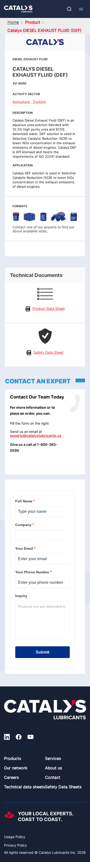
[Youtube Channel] (31, 737)
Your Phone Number (33, 572)
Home (13, 22)
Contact (52, 777)
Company (25, 525)
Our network (16, 767)
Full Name (25, 501)
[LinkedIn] (7, 737)
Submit (42, 652)
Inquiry (21, 596)
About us (53, 767)
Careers (11, 777)
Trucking (39, 102)
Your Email (25, 548)
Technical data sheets (24, 786)
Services (53, 758)
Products (12, 758)
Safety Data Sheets (63, 786)
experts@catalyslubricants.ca (35, 435)
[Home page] (18, 9)
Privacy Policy (15, 845)
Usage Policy (14, 837)
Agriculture (21, 102)
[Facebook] (19, 737)
